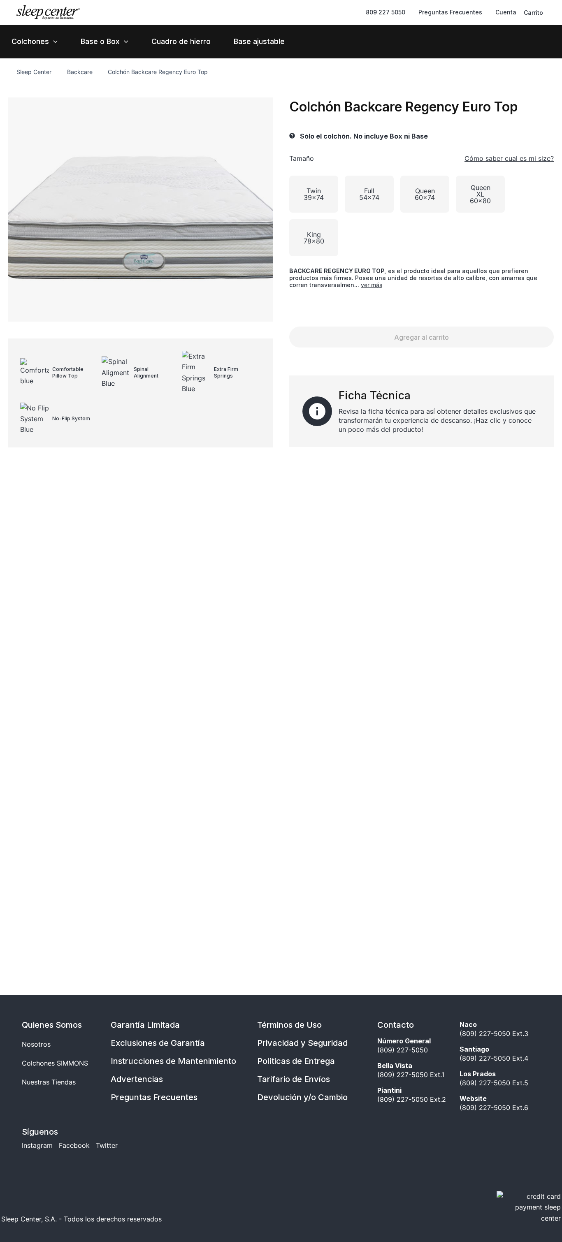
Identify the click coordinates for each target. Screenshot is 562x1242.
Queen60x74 (425, 194)
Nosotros (36, 1044)
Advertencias (137, 1079)
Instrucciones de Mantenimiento (173, 1061)
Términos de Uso (289, 1025)
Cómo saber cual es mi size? (509, 158)
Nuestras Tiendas (49, 1082)
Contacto (395, 1025)
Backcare (80, 71)
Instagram (37, 1145)
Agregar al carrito (421, 337)
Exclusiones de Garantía (158, 1043)
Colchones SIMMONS (55, 1063)
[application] (53, 41)
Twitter (107, 1145)
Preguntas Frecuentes (154, 1097)
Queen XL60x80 (480, 194)
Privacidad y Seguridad (302, 1043)
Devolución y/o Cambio (302, 1097)
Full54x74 (369, 194)
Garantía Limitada (145, 1025)
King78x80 (314, 237)
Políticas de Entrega (296, 1061)
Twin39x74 (314, 194)
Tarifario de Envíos (293, 1079)
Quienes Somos (52, 1025)
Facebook (74, 1145)
